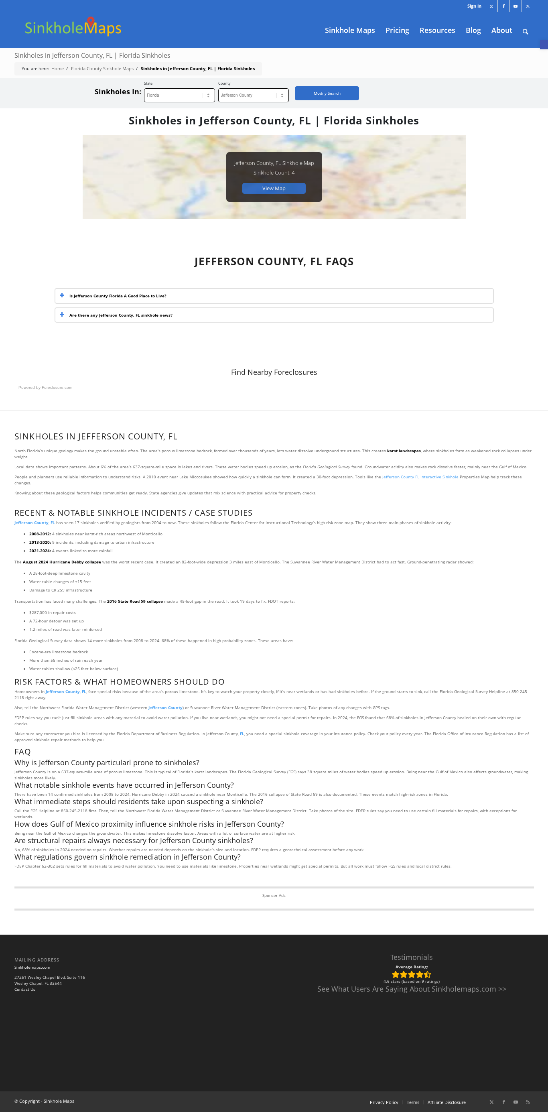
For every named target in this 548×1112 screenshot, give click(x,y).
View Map (274, 188)
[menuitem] (472, 6)
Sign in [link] (474, 6)
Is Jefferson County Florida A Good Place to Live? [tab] (117, 296)
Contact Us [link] (24, 989)
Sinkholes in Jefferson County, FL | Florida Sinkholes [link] (92, 55)
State (148, 83)
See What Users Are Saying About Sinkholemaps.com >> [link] (411, 989)
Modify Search (327, 93)
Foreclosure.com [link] (57, 387)
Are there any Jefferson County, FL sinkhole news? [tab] (121, 315)
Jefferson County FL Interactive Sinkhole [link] (420, 477)
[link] (544, 44)
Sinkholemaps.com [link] (32, 967)
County (224, 83)
